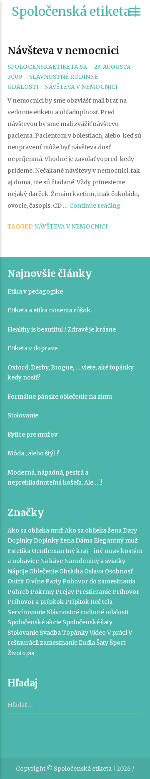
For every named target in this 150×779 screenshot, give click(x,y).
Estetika (19, 551)
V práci (117, 632)
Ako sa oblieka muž (35, 530)
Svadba (50, 632)
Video (98, 632)
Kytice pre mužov (33, 434)
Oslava (93, 571)
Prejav (64, 592)
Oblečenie (43, 571)
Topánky (75, 632)
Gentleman (48, 551)
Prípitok (77, 602)
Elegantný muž (116, 540)
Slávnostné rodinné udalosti (87, 612)
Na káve (51, 561)
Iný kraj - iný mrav (92, 551)
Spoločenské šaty (87, 622)
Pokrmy (42, 592)
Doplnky (20, 540)
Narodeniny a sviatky (94, 561)
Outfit (16, 581)
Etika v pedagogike (35, 291)
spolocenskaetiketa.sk (47, 66)
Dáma (83, 540)
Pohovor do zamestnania (98, 581)
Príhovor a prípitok (36, 602)
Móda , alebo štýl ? (33, 453)
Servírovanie (26, 612)
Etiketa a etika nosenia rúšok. (50, 310)
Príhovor (125, 592)
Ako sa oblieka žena (93, 530)
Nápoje (18, 571)
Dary (130, 530)
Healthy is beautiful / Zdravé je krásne (62, 329)
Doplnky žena (54, 540)
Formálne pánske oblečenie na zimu (60, 396)
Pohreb (18, 592)
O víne (34, 581)
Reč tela (101, 602)
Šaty (102, 642)
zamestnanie (59, 642)
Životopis (21, 653)
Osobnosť (118, 571)
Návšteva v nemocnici (64, 50)
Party (53, 581)
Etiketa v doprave (33, 348)
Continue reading (95, 205)
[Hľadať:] (75, 705)
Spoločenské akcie (34, 622)
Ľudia (87, 642)
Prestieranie (93, 592)
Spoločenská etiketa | (75, 11)
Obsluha (71, 571)
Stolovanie (23, 415)
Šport (117, 642)
